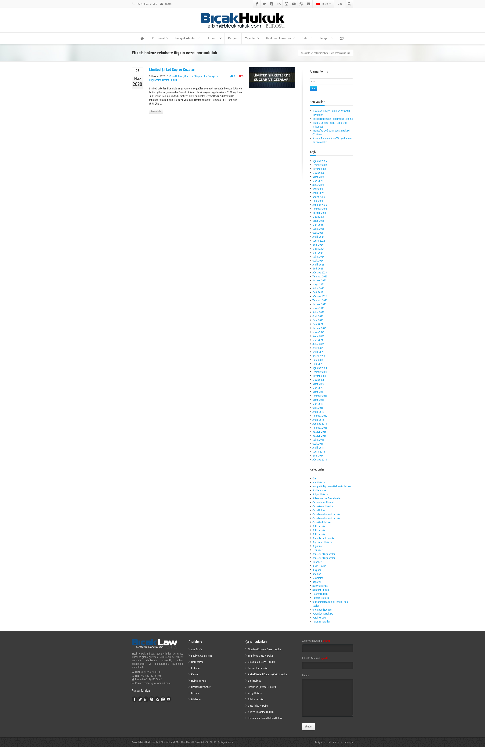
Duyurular (317, 546)
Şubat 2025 (318, 228)
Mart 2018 (317, 403)
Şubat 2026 (318, 184)
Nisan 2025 (318, 220)
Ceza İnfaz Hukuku (258, 705)
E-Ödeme (196, 699)
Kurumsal (158, 38)
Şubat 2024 (318, 256)
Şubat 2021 (318, 344)
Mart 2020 (317, 387)
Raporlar (316, 581)
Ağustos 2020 (319, 368)
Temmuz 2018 (319, 395)
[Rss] (157, 699)
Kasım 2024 (318, 240)
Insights (316, 570)
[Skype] (271, 4)
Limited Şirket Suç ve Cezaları (172, 69)
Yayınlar (250, 38)
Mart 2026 (317, 180)
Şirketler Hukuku (320, 589)
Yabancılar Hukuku (258, 668)
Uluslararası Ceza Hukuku (261, 661)
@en (314, 478)
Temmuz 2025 (319, 208)
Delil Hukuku (318, 526)
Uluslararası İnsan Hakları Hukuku (265, 718)
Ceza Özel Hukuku (321, 522)
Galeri (305, 38)
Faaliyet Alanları (185, 38)
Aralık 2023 (318, 264)
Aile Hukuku (318, 482)
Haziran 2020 (319, 375)
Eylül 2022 (317, 292)
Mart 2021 (317, 340)
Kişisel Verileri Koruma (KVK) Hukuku (267, 674)
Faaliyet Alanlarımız (201, 655)
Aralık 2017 (318, 411)
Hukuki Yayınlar (199, 680)
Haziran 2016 (319, 431)
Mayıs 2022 (318, 308)
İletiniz (305, 675)
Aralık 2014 (318, 447)
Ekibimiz (212, 38)
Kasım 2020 (318, 356)
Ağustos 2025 (319, 204)
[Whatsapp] (301, 4)
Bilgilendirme (319, 490)
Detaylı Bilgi (156, 111)
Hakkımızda (197, 661)
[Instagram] (286, 4)
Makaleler (317, 577)
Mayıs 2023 (318, 284)
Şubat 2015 (318, 439)
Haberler (317, 562)
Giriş (340, 3)
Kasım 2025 (318, 196)
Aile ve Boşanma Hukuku (261, 711)
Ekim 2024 (317, 244)
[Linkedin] (279, 4)
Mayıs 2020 (318, 379)
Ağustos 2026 (319, 161)
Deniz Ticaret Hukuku (323, 538)
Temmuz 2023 (319, 276)
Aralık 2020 (318, 352)
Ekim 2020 (317, 360)
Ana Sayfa (196, 649)
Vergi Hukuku (319, 617)
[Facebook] (257, 4)
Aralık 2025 (318, 192)
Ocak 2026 (317, 188)
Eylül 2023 (317, 268)
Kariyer (233, 38)
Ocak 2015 (317, 443)
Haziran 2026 (319, 169)
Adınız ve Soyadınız (316, 640)
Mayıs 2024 (318, 248)
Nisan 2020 (318, 383)
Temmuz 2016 (319, 427)
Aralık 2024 (318, 236)
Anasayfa (348, 742)
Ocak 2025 (317, 232)
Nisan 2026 (318, 177)
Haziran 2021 (319, 328)
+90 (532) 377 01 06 (145, 3)
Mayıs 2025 (318, 216)
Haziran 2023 (319, 280)
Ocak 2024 (317, 260)
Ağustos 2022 (319, 296)
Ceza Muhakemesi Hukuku (326, 514)
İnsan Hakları (319, 566)
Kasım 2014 (318, 451)
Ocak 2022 (317, 316)
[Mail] (308, 4)
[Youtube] (294, 4)
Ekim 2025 (317, 200)
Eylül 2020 (317, 364)
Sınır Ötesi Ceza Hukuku (260, 655)
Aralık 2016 (318, 419)
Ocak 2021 (317, 348)
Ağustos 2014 (319, 459)
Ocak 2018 (317, 407)
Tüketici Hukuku (320, 597)
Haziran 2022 (319, 304)
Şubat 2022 (318, 312)
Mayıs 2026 (318, 173)
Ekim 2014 (317, 455)
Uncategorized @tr (322, 609)
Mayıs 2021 (318, 332)
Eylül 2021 (317, 324)
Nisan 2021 (318, 336)
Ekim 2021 (317, 320)
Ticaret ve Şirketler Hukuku (262, 686)
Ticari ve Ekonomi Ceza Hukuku (264, 649)
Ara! (313, 88)
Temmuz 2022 (319, 300)
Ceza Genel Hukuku (322, 506)
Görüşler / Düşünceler (195, 76)
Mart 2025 (317, 224)
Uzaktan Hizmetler (278, 38)
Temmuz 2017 (319, 415)
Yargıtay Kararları (321, 621)
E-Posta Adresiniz (315, 658)
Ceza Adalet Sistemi (322, 502)
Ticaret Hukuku (170, 79)
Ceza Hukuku (176, 76)
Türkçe (325, 3)
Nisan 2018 (318, 399)
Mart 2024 (317, 252)
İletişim (167, 3)
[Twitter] (264, 4)
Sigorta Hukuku (320, 585)
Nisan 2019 (318, 391)
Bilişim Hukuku (320, 494)
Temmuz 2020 (319, 372)
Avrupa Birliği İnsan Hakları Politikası (331, 486)
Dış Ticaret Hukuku (322, 542)
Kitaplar (316, 574)
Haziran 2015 (319, 435)
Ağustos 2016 (319, 423)
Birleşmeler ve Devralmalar (326, 498)
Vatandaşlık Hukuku (322, 613)
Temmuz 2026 (319, 165)
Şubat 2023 (318, 288)
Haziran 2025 (319, 212)
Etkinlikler (317, 550)
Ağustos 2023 (319, 272)
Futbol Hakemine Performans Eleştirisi (333, 118)
